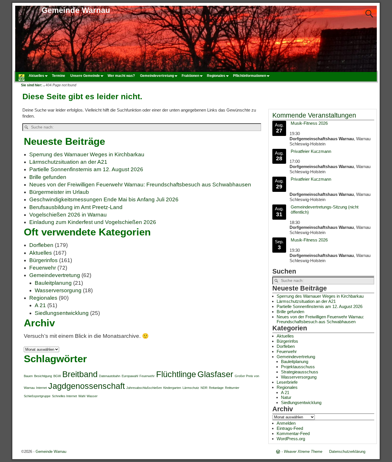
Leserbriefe (287, 382)
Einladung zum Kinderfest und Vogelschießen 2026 (92, 222)
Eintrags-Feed (290, 428)
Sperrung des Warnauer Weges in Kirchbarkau (86, 154)
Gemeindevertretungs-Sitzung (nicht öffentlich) (324, 209)
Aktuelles (36, 76)
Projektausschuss (298, 366)
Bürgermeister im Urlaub (59, 192)
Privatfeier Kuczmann (311, 151)
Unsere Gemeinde (85, 76)
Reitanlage (216, 387)
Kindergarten (172, 387)
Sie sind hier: (31, 85)
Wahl (81, 396)
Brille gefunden (47, 177)
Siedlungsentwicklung (62, 313)
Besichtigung (43, 376)
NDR (204, 387)
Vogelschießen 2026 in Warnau (68, 215)
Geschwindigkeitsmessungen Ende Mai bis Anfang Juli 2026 (103, 199)
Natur (286, 397)
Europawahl (130, 376)
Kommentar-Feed (293, 433)
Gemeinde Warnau (76, 10)
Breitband (80, 374)
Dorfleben (41, 245)
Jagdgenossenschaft (86, 386)
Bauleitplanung (53, 283)
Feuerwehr (42, 268)
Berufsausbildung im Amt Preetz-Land (76, 207)
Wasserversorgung (58, 290)
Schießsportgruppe (37, 396)
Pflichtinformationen (249, 76)
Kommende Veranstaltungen (314, 115)
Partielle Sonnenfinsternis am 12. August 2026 (86, 169)
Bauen (28, 376)
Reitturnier (232, 387)
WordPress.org (291, 438)
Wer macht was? (121, 76)
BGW (57, 376)
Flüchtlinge (176, 374)
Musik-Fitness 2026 (309, 123)
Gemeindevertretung (157, 76)
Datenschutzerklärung (347, 451)
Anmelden (286, 423)
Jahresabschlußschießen (144, 387)
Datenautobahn (109, 376)
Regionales (216, 76)
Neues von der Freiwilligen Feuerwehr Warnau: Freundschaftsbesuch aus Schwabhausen (140, 185)
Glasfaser (215, 374)
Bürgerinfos (43, 260)
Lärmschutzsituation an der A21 (68, 162)
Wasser (92, 396)
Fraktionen (190, 76)
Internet (41, 387)
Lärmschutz (191, 387)
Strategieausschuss (299, 371)
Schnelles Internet (64, 396)
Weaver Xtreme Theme (303, 451)
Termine (58, 76)
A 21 (40, 305)
